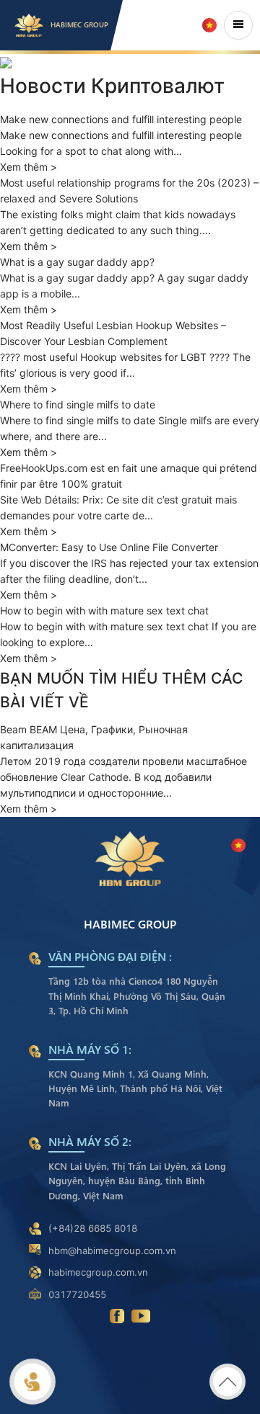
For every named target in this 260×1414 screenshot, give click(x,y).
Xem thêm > (28, 808)
